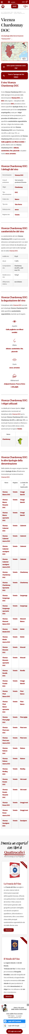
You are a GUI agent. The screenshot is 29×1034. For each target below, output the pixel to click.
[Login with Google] (5, 1025)
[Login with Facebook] (5, 1021)
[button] (28, 1005)
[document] (14, 517)
